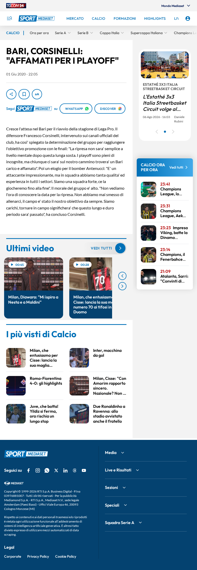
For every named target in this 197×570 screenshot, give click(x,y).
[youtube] (83, 470)
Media (110, 452)
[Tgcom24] (16, 5)
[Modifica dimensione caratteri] (37, 94)
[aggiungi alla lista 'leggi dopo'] (24, 94)
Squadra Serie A (119, 522)
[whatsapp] (47, 470)
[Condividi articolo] (11, 94)
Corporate (12, 556)
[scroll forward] (122, 286)
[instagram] (37, 470)
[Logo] (37, 18)
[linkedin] (65, 470)
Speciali (112, 505)
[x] (56, 470)
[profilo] (188, 18)
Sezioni (111, 487)
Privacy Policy (38, 556)
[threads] (74, 470)
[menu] (9, 18)
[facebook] (28, 470)
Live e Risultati (118, 469)
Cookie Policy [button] (65, 556)
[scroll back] (122, 276)
